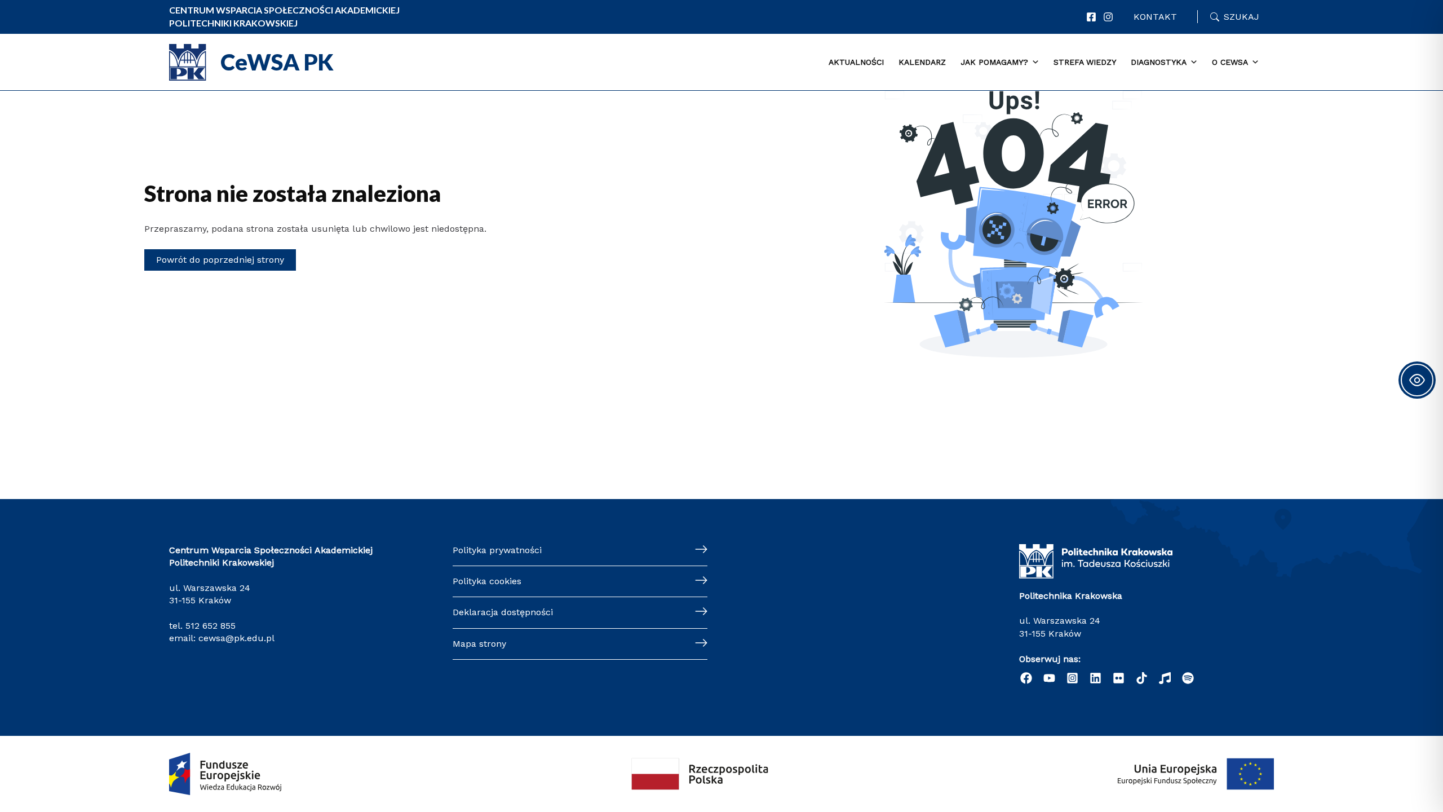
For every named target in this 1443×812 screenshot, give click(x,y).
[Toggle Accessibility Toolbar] (1417, 380)
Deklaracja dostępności (503, 612)
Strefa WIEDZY (1085, 62)
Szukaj (1241, 16)
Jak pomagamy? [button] (994, 62)
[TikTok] (1142, 678)
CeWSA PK (277, 62)
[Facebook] (1091, 17)
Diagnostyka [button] (1159, 62)
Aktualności (856, 62)
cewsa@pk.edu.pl (236, 638)
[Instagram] (1108, 17)
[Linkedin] (1095, 678)
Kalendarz (922, 62)
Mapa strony (479, 643)
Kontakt (1155, 16)
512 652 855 (210, 625)
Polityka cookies (487, 581)
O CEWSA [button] (1230, 62)
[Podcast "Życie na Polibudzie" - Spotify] (1188, 678)
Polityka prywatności (497, 550)
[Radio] (1165, 678)
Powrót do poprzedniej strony (220, 259)
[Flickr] (1119, 678)
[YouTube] (1049, 678)
